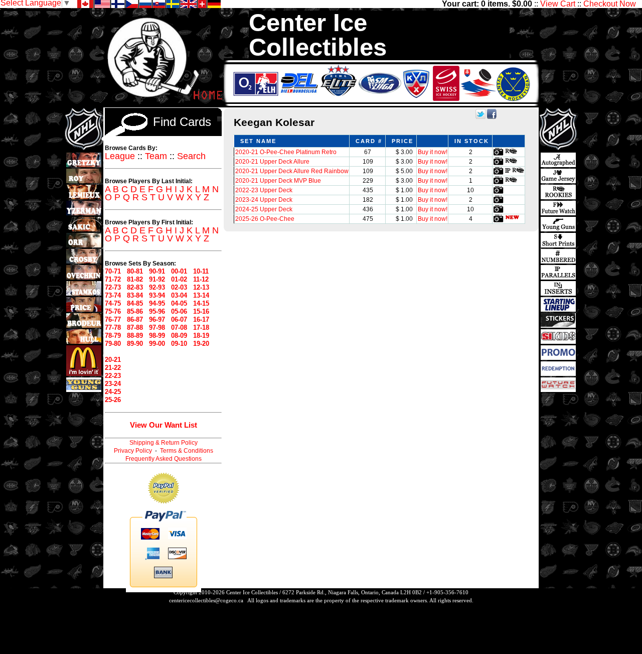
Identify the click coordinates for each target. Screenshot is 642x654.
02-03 (179, 287)
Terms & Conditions (186, 450)
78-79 (113, 335)
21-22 (113, 367)
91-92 (157, 279)
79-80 (113, 343)
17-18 (201, 327)
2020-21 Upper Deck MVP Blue (278, 180)
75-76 (113, 311)
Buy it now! (432, 152)
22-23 (113, 375)
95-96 (157, 311)
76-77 (113, 319)
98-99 (157, 335)
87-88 (135, 327)
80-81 (135, 271)
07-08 (179, 327)
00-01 (179, 271)
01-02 (179, 279)
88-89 (135, 335)
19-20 (201, 343)
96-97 (157, 319)
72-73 (113, 287)
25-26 (113, 400)
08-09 (179, 335)
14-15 (201, 303)
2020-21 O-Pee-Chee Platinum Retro (286, 152)
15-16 (201, 311)
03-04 (179, 295)
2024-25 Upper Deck (263, 209)
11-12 (201, 279)
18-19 (201, 335)
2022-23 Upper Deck (263, 190)
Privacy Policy (133, 450)
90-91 (157, 271)
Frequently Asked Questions (163, 458)
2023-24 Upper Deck (263, 199)
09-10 (179, 343)
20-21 (113, 359)
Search (191, 156)
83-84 (135, 295)
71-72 (113, 279)
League (120, 156)
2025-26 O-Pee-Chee (264, 218)
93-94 (157, 295)
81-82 (135, 279)
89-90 (135, 343)
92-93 (157, 287)
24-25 (113, 392)
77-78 (113, 327)
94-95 (157, 303)
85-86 (135, 311)
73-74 (113, 295)
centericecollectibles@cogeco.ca (206, 600)
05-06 (179, 311)
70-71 (113, 271)
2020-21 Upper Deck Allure (272, 161)
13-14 (201, 295)
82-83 (135, 287)
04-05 (179, 303)
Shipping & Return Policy (163, 442)
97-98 (157, 327)
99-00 (157, 343)
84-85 (135, 303)
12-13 (201, 287)
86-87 (135, 319)
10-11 (201, 271)
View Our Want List (163, 425)
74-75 (113, 303)
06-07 (179, 319)
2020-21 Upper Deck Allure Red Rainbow (292, 171)
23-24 (113, 383)
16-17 (201, 319)
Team (156, 156)
